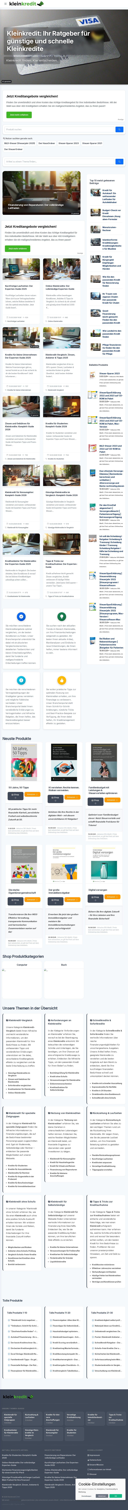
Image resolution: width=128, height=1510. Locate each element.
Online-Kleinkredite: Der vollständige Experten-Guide (18, 1463)
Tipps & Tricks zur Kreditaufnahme (61, 596)
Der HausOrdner (47, 143)
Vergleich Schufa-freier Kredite (22, 1254)
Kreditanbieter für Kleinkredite (19, 596)
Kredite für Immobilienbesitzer (22, 1186)
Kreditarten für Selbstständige (64, 1254)
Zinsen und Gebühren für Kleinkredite (21, 459)
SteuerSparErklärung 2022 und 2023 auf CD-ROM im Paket (111, 395)
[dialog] (101, 1489)
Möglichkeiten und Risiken (20, 1247)
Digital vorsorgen (98, 890)
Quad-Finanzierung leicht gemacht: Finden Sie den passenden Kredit (111, 317)
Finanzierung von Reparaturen (63, 1170)
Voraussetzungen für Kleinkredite (65, 1080)
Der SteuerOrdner (13, 149)
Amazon (31, 794)
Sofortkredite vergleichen (19, 1085)
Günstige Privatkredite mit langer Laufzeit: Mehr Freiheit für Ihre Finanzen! (21, 1478)
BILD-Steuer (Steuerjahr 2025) (19, 143)
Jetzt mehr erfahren (19, 115)
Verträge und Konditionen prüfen (106, 1282)
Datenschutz (95, 1460)
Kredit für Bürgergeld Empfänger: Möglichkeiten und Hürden (111, 263)
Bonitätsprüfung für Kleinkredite (64, 1073)
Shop (16, 794)
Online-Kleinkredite (55, 321)
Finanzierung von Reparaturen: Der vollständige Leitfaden (60, 1456)
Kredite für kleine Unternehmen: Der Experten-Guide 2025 (61, 1478)
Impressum (94, 1455)
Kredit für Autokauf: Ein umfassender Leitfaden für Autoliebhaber (109, 196)
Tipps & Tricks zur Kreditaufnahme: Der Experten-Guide (61, 564)
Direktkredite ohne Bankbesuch (106, 1094)
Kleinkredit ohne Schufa (22, 1201)
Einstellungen (86, 1496)
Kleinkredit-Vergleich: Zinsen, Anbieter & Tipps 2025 (20, 1486)
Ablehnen (102, 1496)
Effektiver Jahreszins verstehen (106, 1268)
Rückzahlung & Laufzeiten (107, 1113)
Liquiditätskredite (58, 1262)
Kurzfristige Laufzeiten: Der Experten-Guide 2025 (62, 1463)
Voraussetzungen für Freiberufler (65, 1251)
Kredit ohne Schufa (58, 1076)
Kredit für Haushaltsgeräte (62, 1162)
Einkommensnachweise (61, 1084)
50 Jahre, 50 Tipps (19, 787)
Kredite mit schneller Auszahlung (107, 1083)
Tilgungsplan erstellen (102, 1170)
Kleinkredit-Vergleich (56, 390)
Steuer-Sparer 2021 (92, 143)
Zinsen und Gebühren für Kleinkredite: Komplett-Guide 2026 (19, 426)
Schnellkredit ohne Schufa (104, 1098)
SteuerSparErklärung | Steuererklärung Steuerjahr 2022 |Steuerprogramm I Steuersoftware (111, 579)
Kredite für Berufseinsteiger (20, 1183)
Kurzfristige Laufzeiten (16, 321)
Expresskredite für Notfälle (104, 1087)
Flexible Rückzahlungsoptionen (106, 1155)
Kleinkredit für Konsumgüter (18, 528)
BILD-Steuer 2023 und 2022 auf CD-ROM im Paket (111, 449)
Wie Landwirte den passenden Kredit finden (111, 334)
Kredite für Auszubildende (20, 1169)
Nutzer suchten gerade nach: (19, 138)
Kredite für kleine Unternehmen (19, 390)
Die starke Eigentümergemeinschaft (22, 891)
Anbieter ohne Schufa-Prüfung (22, 1251)
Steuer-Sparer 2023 (69, 143)
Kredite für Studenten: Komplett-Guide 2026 (19, 1456)
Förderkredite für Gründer (61, 1258)
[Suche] (119, 129)
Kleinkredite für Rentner (19, 1173)
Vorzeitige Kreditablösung (103, 1166)
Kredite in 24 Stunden (101, 1091)
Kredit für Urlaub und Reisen (62, 1166)
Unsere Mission (96, 1465)
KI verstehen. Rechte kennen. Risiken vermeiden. (64, 789)
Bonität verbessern (16, 1264)
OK (116, 1496)
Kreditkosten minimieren (103, 1265)
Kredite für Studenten (56, 459)
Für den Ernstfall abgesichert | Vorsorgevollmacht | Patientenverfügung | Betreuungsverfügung (111, 511)
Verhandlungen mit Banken (104, 1272)
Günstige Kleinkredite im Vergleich (61, 528)
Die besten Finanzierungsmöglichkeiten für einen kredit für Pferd (20, 1471)
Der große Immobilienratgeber (59, 891)
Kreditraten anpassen (102, 1162)
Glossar (93, 1474)
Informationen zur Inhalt (100, 1469)
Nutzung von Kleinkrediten (65, 1113)
